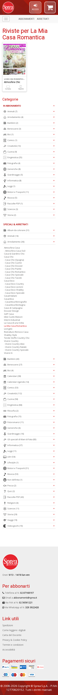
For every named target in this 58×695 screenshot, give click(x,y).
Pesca (11, 485)
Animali (12, 111)
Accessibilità (8, 649)
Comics (12, 140)
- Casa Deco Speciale (14, 292)
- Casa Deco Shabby (14, 289)
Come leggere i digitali (13, 630)
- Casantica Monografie (15, 301)
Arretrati (43, 19)
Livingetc (8, 328)
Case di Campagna (13, 307)
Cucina (12, 151)
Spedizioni (7, 625)
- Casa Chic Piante (12, 268)
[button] (50, 9)
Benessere (14, 128)
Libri (11, 456)
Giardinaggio (15, 174)
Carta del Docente (11, 635)
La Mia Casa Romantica (15, 325)
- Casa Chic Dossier (13, 265)
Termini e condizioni (12, 644)
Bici (10, 134)
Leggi (11, 186)
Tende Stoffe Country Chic (16, 337)
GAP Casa (9, 313)
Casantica (9, 298)
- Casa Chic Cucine (13, 262)
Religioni (12, 502)
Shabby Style (10, 334)
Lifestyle (12, 462)
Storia (11, 215)
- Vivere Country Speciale (16, 349)
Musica (12, 197)
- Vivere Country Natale (15, 346)
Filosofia (12, 410)
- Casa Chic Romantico (14, 271)
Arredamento (15, 117)
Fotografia (13, 163)
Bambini (12, 122)
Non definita (14, 479)
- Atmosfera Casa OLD (14, 250)
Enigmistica (14, 157)
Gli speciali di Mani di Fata (21, 439)
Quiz (11, 491)
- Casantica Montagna (14, 304)
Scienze (12, 209)
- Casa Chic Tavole (13, 277)
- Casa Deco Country (14, 283)
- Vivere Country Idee (14, 343)
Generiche (13, 169)
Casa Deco (9, 280)
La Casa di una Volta (14, 322)
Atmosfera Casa (12, 247)
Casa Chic (9, 256)
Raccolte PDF (15, 203)
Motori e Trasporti (18, 192)
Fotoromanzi (15, 422)
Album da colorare (18, 230)
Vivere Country (11, 340)
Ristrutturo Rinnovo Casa (16, 331)
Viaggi (12, 520)
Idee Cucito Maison (13, 316)
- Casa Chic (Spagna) (14, 259)
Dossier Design (11, 310)
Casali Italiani (10, 295)
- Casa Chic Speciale (14, 274)
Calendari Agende (18, 381)
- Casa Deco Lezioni (13, 286)
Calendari (14, 376)
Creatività (14, 145)
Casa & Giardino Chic (14, 253)
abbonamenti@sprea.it (25, 597)
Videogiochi (15, 525)
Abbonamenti (26, 19)
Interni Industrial (12, 319)
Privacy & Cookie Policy (14, 639)
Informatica (14, 180)
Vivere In (8, 352)
